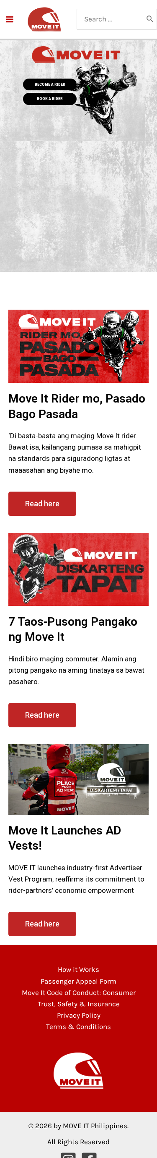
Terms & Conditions (78, 1026)
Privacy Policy (78, 1015)
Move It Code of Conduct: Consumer (79, 992)
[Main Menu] (9, 19)
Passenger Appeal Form (78, 981)
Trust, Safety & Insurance (79, 1004)
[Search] (150, 19)
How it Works (78, 969)
